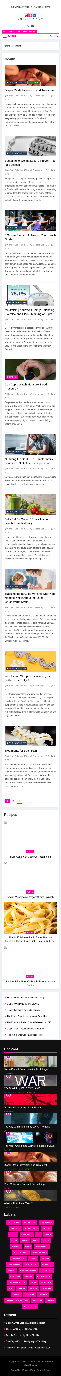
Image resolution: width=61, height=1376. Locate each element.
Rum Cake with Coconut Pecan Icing (30, 856)
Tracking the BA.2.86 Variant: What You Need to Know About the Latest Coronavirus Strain (30, 597)
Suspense (43, 1294)
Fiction (35, 1240)
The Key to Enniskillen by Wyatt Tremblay (27, 1016)
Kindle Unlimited (18, 1258)
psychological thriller (17, 1282)
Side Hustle (29, 1294)
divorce (48, 1234)
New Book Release (28, 1270)
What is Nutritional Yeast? (18, 1203)
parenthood (15, 1276)
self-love (33, 1288)
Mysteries (11, 1270)
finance (46, 1240)
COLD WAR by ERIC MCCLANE (23, 1004)
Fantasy (25, 1240)
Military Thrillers (31, 1264)
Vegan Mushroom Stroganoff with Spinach (30, 897)
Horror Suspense (40, 1252)
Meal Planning (14, 1264)
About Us (15, 1370)
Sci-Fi (6, 1131)
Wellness (50, 1300)
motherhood (47, 1264)
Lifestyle (8, 1073)
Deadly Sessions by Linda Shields (23, 1010)
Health (28, 1246)
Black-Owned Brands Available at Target (26, 997)
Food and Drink (11, 1207)
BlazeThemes (30, 1365)
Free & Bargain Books (14, 1093)
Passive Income (43, 1276)
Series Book (47, 1288)
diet (38, 1234)
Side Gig (16, 1294)
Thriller (30, 1093)
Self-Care (34, 452)
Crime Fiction (26, 1234)
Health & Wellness (16, 83)
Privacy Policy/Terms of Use (36, 1370)
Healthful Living (42, 1246)
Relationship (46, 1282)
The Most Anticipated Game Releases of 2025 (29, 1022)
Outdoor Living (47, 1270)
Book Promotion (31, 1229)
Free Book (16, 1246)
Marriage (45, 1258)
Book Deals (15, 1229)
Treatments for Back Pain (21, 750)
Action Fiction (13, 1223)
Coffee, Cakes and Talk (18, 95)
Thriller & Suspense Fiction (17, 1300)
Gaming (7, 1150)
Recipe (30, 852)
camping (13, 1234)
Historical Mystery (21, 1252)
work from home (30, 1306)
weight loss (37, 1300)
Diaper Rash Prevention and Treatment (25, 1028)
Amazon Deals (30, 1223)
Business (46, 1229)
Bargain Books (46, 1223)
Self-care (21, 1288)
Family (14, 1240)
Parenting (34, 83)
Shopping (12, 377)
